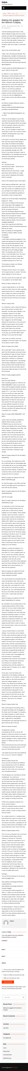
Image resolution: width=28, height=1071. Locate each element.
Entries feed (6, 1051)
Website (4, 963)
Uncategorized (6, 27)
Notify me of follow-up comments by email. (14, 975)
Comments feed (7, 1054)
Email (3, 956)
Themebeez (15, 1067)
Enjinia (4, 2)
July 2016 (5, 1028)
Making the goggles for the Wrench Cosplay (12, 1009)
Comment (5, 940)
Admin (4, 26)
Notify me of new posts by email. (11, 978)
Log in (4, 1047)
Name (3, 949)
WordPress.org (7, 1058)
